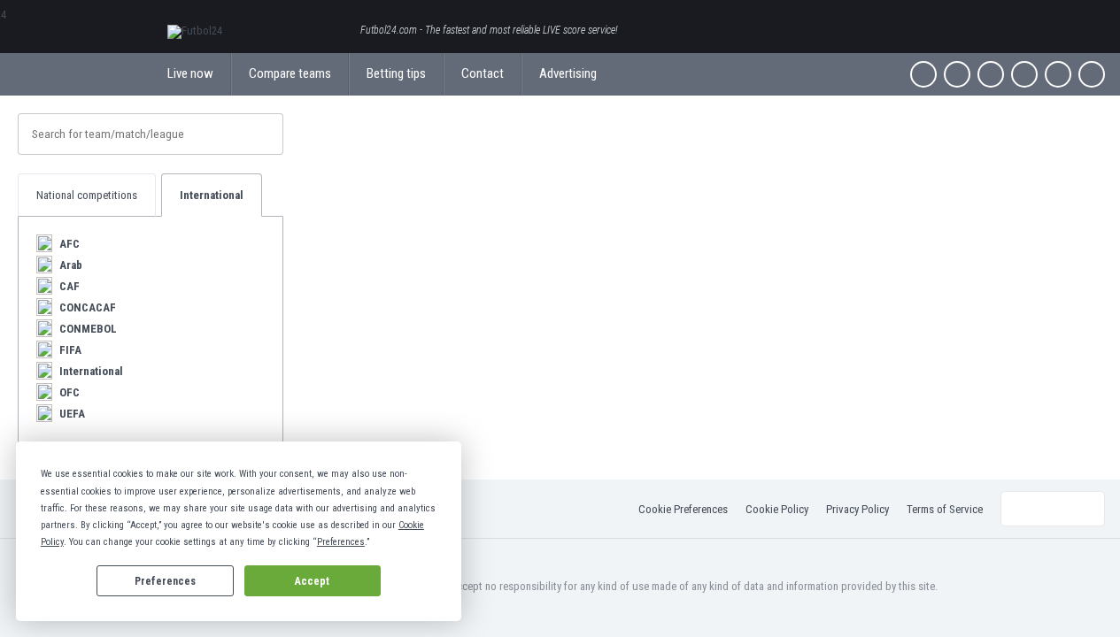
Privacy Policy (857, 509)
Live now (190, 73)
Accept (312, 581)
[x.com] (957, 74)
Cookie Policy (776, 509)
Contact (482, 73)
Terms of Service (945, 509)
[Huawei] (1091, 74)
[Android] (1058, 74)
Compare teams (290, 73)
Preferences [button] (341, 542)
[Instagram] (990, 74)
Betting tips (396, 73)
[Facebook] (923, 74)
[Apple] (1024, 74)
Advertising (568, 73)
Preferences (165, 581)
